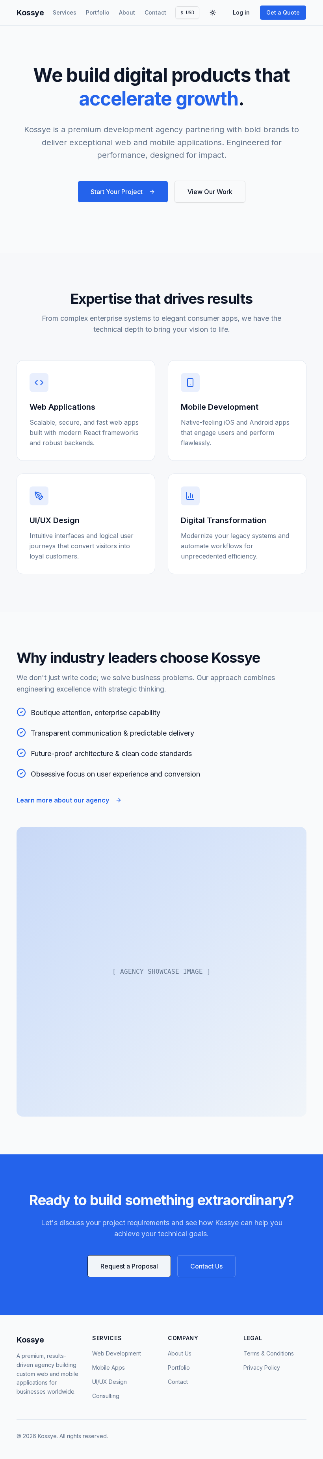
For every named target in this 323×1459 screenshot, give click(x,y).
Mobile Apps (108, 1367)
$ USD (187, 12)
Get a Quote (283, 12)
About (127, 12)
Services (64, 12)
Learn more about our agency (63, 800)
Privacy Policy (261, 1367)
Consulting (105, 1395)
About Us (179, 1353)
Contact (155, 12)
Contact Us (206, 1266)
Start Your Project (117, 192)
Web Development (116, 1353)
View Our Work (209, 192)
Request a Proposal (129, 1266)
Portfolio (98, 12)
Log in (241, 12)
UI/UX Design (109, 1381)
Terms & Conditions (268, 1353)
